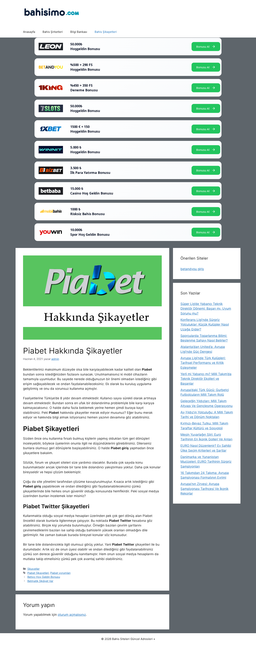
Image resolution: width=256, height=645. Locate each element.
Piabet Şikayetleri (38, 572)
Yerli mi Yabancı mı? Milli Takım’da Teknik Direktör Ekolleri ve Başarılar (205, 378)
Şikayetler (33, 568)
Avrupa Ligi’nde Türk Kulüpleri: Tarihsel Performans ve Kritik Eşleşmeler (203, 362)
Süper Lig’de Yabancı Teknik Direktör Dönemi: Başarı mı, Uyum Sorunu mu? (205, 308)
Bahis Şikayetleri (106, 32)
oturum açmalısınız (72, 614)
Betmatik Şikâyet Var (40, 581)
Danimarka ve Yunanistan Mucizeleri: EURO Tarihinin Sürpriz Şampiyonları (205, 461)
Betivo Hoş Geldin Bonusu (43, 576)
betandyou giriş (192, 269)
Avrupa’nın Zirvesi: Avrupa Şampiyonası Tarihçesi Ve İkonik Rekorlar (204, 488)
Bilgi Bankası (78, 32)
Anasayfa (29, 32)
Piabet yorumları (60, 572)
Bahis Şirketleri (53, 32)
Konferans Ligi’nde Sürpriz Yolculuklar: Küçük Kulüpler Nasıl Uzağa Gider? (204, 324)
